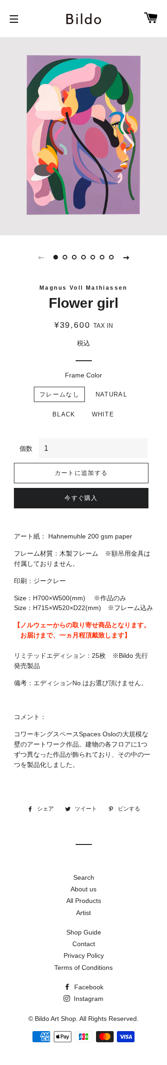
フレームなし (59, 394)
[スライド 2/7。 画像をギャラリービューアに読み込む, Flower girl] (65, 257)
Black (64, 414)
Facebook (87, 987)
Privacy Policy (84, 955)
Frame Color (83, 375)
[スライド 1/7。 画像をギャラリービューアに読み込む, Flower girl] (55, 257)
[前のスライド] (41, 257)
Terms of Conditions (83, 967)
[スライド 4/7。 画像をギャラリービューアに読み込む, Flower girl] (83, 257)
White (103, 414)
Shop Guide (83, 932)
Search (83, 877)
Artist (83, 912)
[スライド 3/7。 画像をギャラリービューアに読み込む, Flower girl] (74, 257)
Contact (83, 944)
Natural (111, 394)
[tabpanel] (83, 135)
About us (83, 889)
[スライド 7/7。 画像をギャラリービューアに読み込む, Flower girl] (111, 257)
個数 (25, 448)
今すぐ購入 (81, 497)
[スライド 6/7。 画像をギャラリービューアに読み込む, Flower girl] (102, 257)
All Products (83, 900)
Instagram (87, 998)
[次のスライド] (126, 257)
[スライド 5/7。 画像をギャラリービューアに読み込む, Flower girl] (92, 257)
